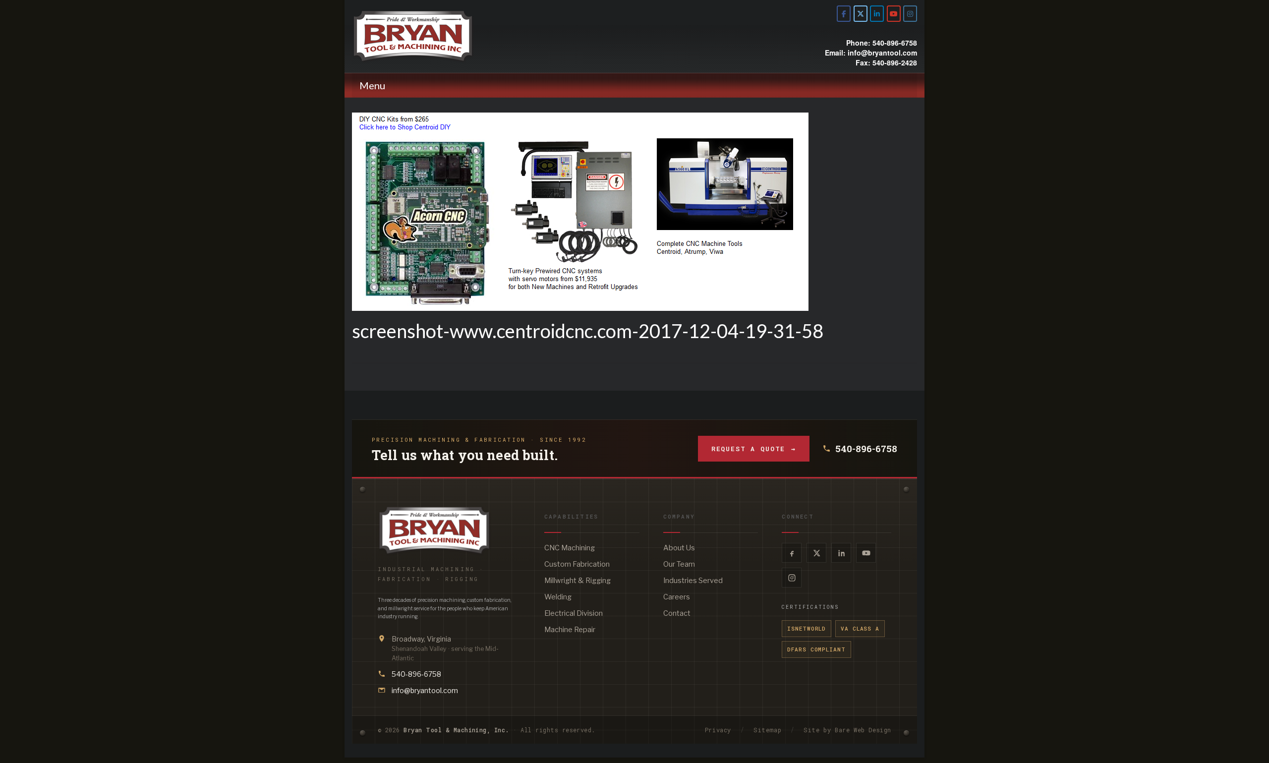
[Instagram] (792, 577)
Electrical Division (573, 613)
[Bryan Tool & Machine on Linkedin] (877, 13)
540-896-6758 (866, 449)
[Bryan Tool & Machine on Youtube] (894, 13)
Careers (676, 596)
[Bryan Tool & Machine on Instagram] (910, 13)
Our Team (679, 564)
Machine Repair (569, 629)
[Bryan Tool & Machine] (441, 36)
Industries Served (693, 580)
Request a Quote (753, 448)
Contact (677, 613)
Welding (558, 596)
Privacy (718, 730)
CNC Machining (569, 547)
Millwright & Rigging (577, 580)
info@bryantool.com (425, 690)
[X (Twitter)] (816, 553)
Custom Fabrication (577, 564)
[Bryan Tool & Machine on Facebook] (844, 13)
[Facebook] (792, 553)
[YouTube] (866, 553)
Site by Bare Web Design (847, 730)
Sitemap (767, 730)
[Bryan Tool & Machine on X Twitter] (860, 13)
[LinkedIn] (841, 553)
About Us (679, 547)
